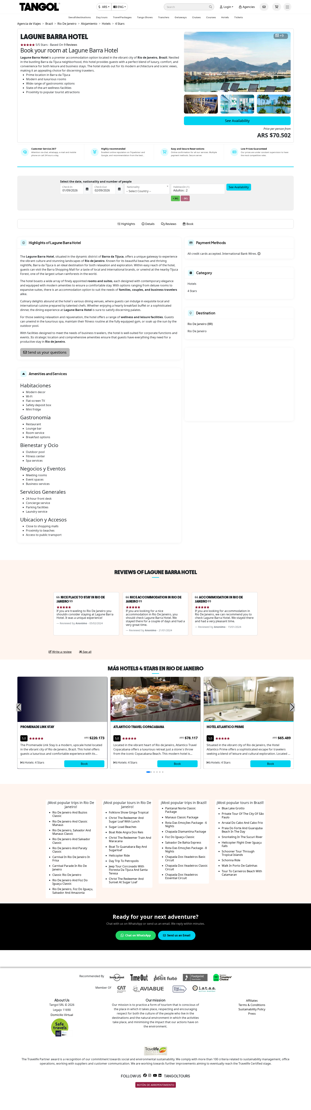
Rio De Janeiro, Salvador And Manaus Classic (71, 832)
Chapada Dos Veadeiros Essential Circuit (181, 876)
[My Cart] (276, 7)
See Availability (237, 120)
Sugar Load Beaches (122, 827)
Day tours (101, 17)
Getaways (181, 17)
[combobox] (147, 189)
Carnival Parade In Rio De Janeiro (69, 867)
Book (84, 764)
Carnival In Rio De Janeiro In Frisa (71, 858)
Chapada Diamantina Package (185, 831)
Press (252, 1014)
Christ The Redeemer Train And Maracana (130, 839)
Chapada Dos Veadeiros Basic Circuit (185, 858)
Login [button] (227, 7)
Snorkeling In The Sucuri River (242, 837)
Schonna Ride (231, 860)
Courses (211, 17)
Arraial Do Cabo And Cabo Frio (242, 823)
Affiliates (252, 1001)
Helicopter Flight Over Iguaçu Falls (242, 844)
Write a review (61, 652)
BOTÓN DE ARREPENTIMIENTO (155, 1085)
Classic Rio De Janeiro (66, 875)
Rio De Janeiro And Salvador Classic (71, 840)
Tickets (238, 17)
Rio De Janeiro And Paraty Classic (69, 849)
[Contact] (264, 7)
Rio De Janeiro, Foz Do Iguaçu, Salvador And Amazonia (72, 890)
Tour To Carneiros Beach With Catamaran (242, 873)
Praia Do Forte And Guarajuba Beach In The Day (242, 829)
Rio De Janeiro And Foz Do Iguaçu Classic (70, 882)
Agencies (248, 7)
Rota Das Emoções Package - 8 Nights (186, 849)
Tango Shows (145, 17)
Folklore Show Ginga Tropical (128, 812)
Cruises (196, 17)
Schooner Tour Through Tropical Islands (238, 853)
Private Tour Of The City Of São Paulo (243, 815)
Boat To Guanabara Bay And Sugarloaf (128, 848)
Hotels (225, 17)
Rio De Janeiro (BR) (200, 324)
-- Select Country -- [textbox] (138, 191)
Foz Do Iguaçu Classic (180, 837)
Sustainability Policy (251, 1009)
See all (86, 652)
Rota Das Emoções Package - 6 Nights (186, 824)
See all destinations (79, 17)
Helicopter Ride (119, 855)
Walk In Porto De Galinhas (239, 866)
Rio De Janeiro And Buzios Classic (69, 814)
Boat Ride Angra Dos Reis (126, 832)
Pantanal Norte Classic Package (180, 810)
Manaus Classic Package (181, 817)
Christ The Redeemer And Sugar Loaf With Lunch (126, 819)
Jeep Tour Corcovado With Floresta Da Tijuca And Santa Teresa (128, 869)
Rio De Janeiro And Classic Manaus (69, 823)
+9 (282, 36)
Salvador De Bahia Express (183, 842)
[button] (189, 6)
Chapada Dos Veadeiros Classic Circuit (186, 867)
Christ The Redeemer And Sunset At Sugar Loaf (126, 880)
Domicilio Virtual (62, 1015)
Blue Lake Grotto (233, 808)
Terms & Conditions (251, 1005)
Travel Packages (122, 17)
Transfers (163, 17)
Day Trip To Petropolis (124, 861)
